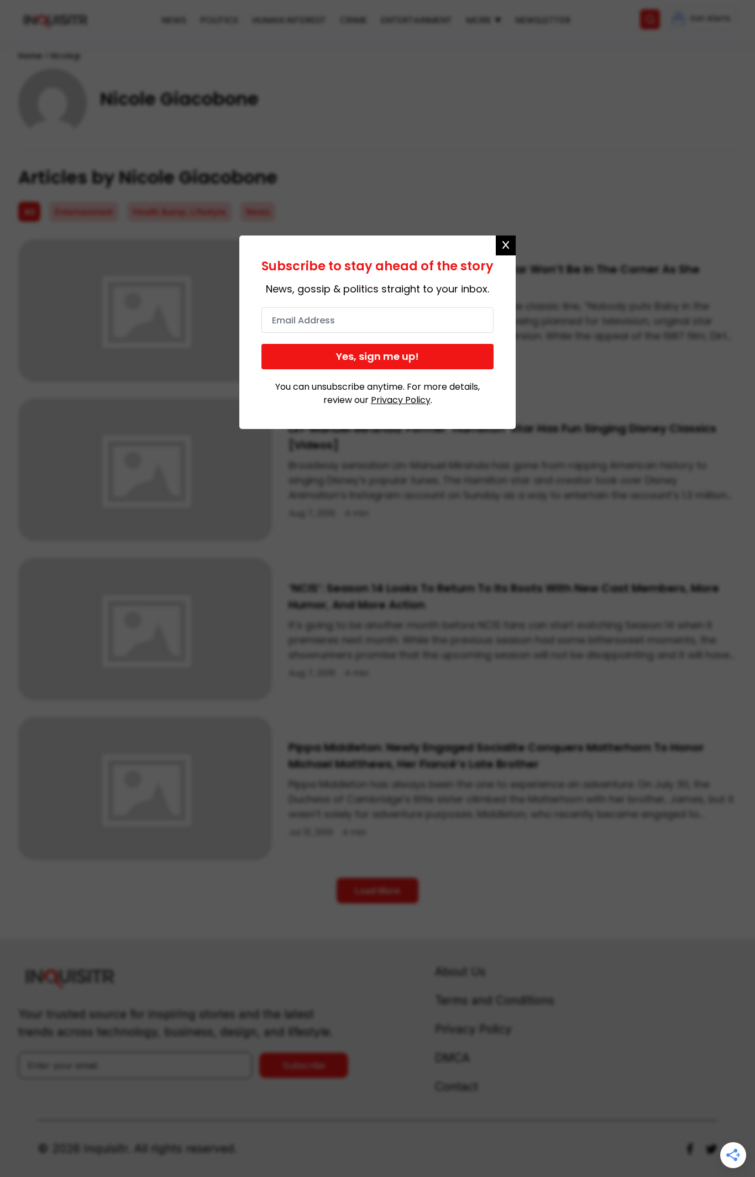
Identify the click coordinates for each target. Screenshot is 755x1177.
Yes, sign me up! (377, 356)
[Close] (506, 245)
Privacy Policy (401, 400)
